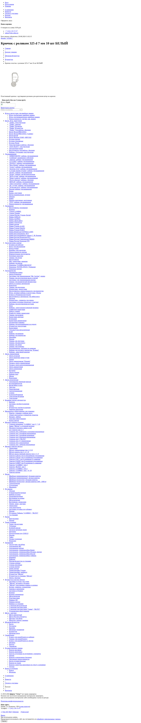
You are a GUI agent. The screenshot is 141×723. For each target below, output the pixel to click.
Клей (11, 332)
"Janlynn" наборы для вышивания (21, 159)
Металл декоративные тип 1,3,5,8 (21, 450)
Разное (7, 517)
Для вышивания (10, 154)
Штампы (12, 642)
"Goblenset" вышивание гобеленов (21, 158)
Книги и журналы (11, 668)
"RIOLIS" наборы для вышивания (21, 182)
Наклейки (12, 337)
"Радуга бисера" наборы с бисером (21, 180)
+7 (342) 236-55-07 (14, 708)
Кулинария (13, 319)
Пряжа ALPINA (14, 219)
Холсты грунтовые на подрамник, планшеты (25, 654)
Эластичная (13, 398)
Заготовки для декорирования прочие (22, 280)
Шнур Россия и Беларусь (18, 617)
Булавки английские (16, 245)
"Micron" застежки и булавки (19, 583)
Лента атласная (14, 356)
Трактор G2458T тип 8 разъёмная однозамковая (26, 461)
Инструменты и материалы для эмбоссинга (24, 296)
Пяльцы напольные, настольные (20, 200)
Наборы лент (13, 374)
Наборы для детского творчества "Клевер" (24, 350)
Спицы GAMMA (15, 211)
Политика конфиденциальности (12, 701)
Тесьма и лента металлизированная (21, 365)
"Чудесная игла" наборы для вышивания (23, 187)
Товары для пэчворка (16, 346)
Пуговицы (8, 489)
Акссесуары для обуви (17, 544)
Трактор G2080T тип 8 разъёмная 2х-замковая (25, 463)
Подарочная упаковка (16, 322)
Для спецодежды (15, 507)
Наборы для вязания (16, 333)
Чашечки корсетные (16, 409)
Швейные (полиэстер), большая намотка (23, 480)
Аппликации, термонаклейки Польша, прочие (25, 552)
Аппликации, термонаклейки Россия (22, 554)
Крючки (12, 209)
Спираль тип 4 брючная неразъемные (22, 437)
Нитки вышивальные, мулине (19, 195)
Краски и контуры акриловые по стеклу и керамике (27, 665)
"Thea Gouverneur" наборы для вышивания (24, 184)
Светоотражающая (15, 391)
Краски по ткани (15, 663)
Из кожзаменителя (15, 383)
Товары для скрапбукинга (18, 639)
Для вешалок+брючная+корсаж (20, 382)
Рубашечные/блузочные (17, 493)
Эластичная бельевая (16, 396)
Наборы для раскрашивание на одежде (22, 324)
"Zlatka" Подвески (15, 126)
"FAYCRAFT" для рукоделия (19, 147)
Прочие (11, 511)
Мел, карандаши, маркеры (18, 261)
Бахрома (12, 628)
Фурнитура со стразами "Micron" (20, 576)
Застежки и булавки (16, 591)
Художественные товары (14, 648)
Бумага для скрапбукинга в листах (21, 641)
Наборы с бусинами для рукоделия (21, 152)
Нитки (7, 474)
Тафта (11, 537)
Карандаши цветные (16, 317)
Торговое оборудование (17, 419)
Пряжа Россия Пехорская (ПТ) (19, 237)
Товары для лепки (15, 345)
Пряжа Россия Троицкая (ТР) (19, 241)
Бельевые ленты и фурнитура (15, 400)
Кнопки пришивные (16, 594)
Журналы (12, 672)
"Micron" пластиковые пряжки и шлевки (23, 585)
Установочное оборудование (19, 611)
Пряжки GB (13, 600)
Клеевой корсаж (14, 528)
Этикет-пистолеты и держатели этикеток (23, 415)
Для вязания (9, 206)
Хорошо (4, 721)
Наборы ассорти (15, 494)
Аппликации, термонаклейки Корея (21, 550)
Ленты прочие (14, 372)
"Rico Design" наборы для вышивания (22, 165)
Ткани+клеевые (10, 522)
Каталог (8, 15)
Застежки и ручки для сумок (19, 581)
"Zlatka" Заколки (15, 124)
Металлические (14, 500)
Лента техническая (11, 380)
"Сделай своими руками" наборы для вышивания (26, 171)
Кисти (11, 624)
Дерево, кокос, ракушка (17, 504)
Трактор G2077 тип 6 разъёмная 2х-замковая (24, 459)
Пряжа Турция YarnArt (17, 228)
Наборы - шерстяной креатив (19, 352)
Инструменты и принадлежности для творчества (26, 291)
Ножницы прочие (15, 269)
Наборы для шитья (15, 263)
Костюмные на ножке (16, 498)
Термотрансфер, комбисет (18, 572)
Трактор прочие (14, 472)
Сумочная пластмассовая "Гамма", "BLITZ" (24, 609)
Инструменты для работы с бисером (22, 150)
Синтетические (14, 483)
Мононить (12, 487)
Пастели (12, 298)
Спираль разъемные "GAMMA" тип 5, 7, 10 (24, 424)
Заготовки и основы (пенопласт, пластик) (24, 302)
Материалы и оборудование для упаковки (19, 411)
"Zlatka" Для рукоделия (17, 122)
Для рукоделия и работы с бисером (21, 145)
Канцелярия (13, 328)
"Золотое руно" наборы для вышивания (23, 169)
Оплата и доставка (11, 13)
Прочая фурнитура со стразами (20, 561)
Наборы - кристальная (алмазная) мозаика (24, 308)
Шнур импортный (15, 615)
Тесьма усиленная (15, 539)
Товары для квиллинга (17, 343)
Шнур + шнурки (11, 613)
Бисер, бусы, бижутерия (13, 121)
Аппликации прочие (16, 548)
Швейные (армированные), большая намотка (25, 476)
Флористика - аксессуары (18, 289)
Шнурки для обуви (15, 618)
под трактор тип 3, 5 (16, 430)
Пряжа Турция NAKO (17, 230)
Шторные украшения (16, 629)
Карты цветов (14, 420)
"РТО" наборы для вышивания (20, 202)
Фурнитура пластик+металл (15, 580)
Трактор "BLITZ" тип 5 (17, 467)
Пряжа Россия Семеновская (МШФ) (21, 239)
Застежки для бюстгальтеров (19, 404)
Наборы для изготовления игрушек (21, 304)
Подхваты (12, 626)
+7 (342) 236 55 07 (11, 31)
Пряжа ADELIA (14, 217)
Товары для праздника (17, 287)
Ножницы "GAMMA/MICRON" (20, 265)
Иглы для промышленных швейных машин (24, 117)
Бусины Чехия (14, 143)
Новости (8, 11)
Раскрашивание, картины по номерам (22, 348)
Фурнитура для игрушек (17, 326)
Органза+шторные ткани (18, 530)
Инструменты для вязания (18, 208)
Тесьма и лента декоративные (19, 363)
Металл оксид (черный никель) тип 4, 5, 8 (24, 454)
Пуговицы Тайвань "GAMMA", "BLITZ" (23, 513)
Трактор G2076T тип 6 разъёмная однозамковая (26, 457)
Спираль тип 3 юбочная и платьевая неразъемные (26, 431)
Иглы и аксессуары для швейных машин (19, 113)
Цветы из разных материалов (19, 283)
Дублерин (12, 526)
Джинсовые (13, 448)
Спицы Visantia (14, 213)
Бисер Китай (13, 135)
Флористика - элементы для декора (21, 300)
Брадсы (11, 644)
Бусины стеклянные (16, 141)
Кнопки (12, 592)
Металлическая (14, 596)
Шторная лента (14, 633)
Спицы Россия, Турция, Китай (20, 215)
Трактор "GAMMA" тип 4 (18, 465)
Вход (6, 2)
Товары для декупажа (16, 341)
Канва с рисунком (15, 193)
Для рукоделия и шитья (13, 243)
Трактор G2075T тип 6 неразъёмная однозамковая (26, 456)
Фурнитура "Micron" (16, 574)
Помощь (8, 6)
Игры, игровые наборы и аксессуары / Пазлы (25, 293)
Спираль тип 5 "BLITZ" (17, 439)
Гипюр (11, 359)
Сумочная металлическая (18, 605)
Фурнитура (9, 59)
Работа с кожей (14, 311)
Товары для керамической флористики (22, 282)
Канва (11, 191)
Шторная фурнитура (12, 56)
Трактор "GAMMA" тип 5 (18, 468)
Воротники (13, 378)
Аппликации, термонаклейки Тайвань (22, 555)
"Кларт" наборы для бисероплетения (22, 174)
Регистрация (9, 4)
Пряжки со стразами (16, 604)
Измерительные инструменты (19, 254)
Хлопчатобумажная (16, 394)
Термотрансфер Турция (17, 570)
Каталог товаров (11, 52)
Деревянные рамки (16, 272)
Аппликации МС (15, 546)
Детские (12, 491)
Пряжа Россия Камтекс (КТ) (19, 233)
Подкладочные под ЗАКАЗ (18, 533)
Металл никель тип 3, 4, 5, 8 (19, 452)
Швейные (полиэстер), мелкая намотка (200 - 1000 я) (27, 481)
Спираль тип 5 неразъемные (19, 443)
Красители (13, 285)
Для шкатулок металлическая (19, 330)
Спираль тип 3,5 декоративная (20, 441)
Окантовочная (14, 389)
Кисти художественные (17, 661)
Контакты (8, 17)
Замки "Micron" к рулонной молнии (21, 426)
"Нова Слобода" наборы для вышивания (23, 178)
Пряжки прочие (14, 602)
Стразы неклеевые (15, 565)
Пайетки (12, 559)
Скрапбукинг (9, 635)
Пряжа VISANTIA (15, 222)
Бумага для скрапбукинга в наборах (21, 637)
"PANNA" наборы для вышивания (21, 163)
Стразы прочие (14, 567)
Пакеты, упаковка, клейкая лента (20, 413)
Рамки (11, 198)
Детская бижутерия (16, 148)
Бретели (12, 402)
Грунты (11, 666)
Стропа (11, 393)
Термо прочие (14, 568)
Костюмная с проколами (17, 502)
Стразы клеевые (14, 563)
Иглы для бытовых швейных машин (22, 115)
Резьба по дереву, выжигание (19, 313)
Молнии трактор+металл (14, 446)
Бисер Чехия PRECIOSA (17, 132)
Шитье (11, 376)
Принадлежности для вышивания (21, 204)
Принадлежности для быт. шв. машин (22, 119)
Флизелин (12, 541)
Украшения (9, 543)
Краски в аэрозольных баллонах (20, 657)
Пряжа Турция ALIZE (17, 226)
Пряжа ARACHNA (16, 221)
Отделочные (13, 485)
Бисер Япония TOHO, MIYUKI (20, 137)
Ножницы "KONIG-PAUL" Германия (22, 267)
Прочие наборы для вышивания (20, 189)
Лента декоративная (12, 354)
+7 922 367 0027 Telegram (10, 712)
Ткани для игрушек (16, 524)
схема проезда (24, 706)
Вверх (3, 715)
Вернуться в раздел (7, 108)
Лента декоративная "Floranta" (19, 361)
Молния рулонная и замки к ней (20, 428)
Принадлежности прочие (18, 252)
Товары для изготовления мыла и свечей (23, 278)
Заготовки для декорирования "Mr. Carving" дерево (27, 276)
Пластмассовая (14, 598)
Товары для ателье (15, 258)
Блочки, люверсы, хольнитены (20, 587)
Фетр (11, 306)
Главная (8, 48)
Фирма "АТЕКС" (7, 38)
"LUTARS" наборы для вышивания (21, 161)
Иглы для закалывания (17, 246)
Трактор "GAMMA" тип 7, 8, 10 (20, 470)
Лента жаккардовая (16, 367)
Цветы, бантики (14, 578)
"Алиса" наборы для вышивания (20, 167)
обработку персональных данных (48, 719)
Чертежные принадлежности (19, 659)
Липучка (12, 387)
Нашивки (12, 557)
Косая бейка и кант (16, 385)
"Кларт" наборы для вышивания (20, 172)
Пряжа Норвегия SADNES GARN (21, 232)
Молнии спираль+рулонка (14, 422)
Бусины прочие (14, 139)
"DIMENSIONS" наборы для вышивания (23, 156)
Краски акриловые (15, 652)
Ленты (11, 406)
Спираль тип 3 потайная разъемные (21, 435)
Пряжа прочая (14, 224)
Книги (11, 670)
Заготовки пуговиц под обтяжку (20, 509)
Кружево (12, 370)
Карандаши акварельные (18, 320)
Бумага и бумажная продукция (20, 295)
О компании (9, 10)
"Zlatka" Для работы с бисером (20, 130)
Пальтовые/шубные (16, 496)
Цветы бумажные (15, 274)
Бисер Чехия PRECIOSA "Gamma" (21, 134)
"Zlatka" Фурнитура (16, 128)
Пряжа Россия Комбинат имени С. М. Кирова (25, 235)
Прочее (11, 339)
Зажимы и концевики (16, 589)
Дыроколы (13, 646)
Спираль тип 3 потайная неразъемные (22, 433)
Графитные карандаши (17, 309)
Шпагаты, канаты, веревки (18, 620)
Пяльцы (12, 196)
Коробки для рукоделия (17, 250)
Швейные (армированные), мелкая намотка (24, 478)
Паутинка (12, 531)
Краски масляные (15, 650)
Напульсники (14, 518)
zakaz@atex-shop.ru (11, 33)
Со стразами (13, 515)
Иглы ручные (14, 248)
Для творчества (10, 270)
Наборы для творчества (17, 335)
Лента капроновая (15, 369)
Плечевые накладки (16, 256)
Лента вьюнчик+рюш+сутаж (19, 357)
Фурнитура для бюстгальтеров (20, 407)
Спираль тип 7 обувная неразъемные (22, 444)
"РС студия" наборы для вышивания (22, 185)
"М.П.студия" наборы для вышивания (22, 176)
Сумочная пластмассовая (18, 607)
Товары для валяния (16, 315)
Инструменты (14, 259)
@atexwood (25, 712)
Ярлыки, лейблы (15, 417)
